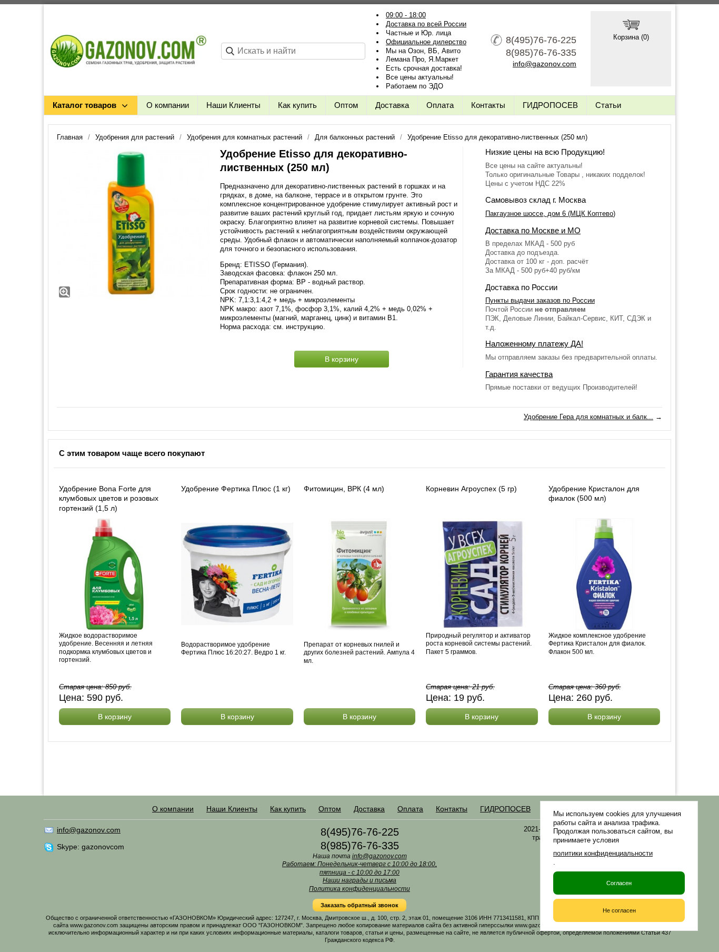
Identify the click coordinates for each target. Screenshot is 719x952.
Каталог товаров (84, 105)
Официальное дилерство (426, 42)
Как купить (297, 105)
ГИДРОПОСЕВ (550, 105)
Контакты (488, 105)
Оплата (440, 105)
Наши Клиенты (233, 105)
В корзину (341, 359)
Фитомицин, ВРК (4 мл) (344, 488)
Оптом (346, 105)
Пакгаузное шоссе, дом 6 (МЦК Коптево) (550, 213)
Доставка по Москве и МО (533, 230)
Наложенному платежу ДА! (534, 343)
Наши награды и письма (359, 880)
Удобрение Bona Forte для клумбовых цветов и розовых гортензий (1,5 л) (108, 498)
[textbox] (293, 51)
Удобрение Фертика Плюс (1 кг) (236, 488)
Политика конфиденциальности (359, 889)
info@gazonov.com (544, 64)
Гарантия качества (519, 374)
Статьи (608, 105)
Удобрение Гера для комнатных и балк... (588, 417)
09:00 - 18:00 (406, 15)
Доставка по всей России (426, 24)
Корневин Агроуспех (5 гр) (471, 488)
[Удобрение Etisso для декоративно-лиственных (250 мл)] (133, 223)
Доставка (392, 105)
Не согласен (619, 910)
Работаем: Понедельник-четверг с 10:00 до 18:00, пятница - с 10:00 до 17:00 (359, 868)
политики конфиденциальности (603, 853)
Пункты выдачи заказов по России (540, 300)
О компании (167, 105)
